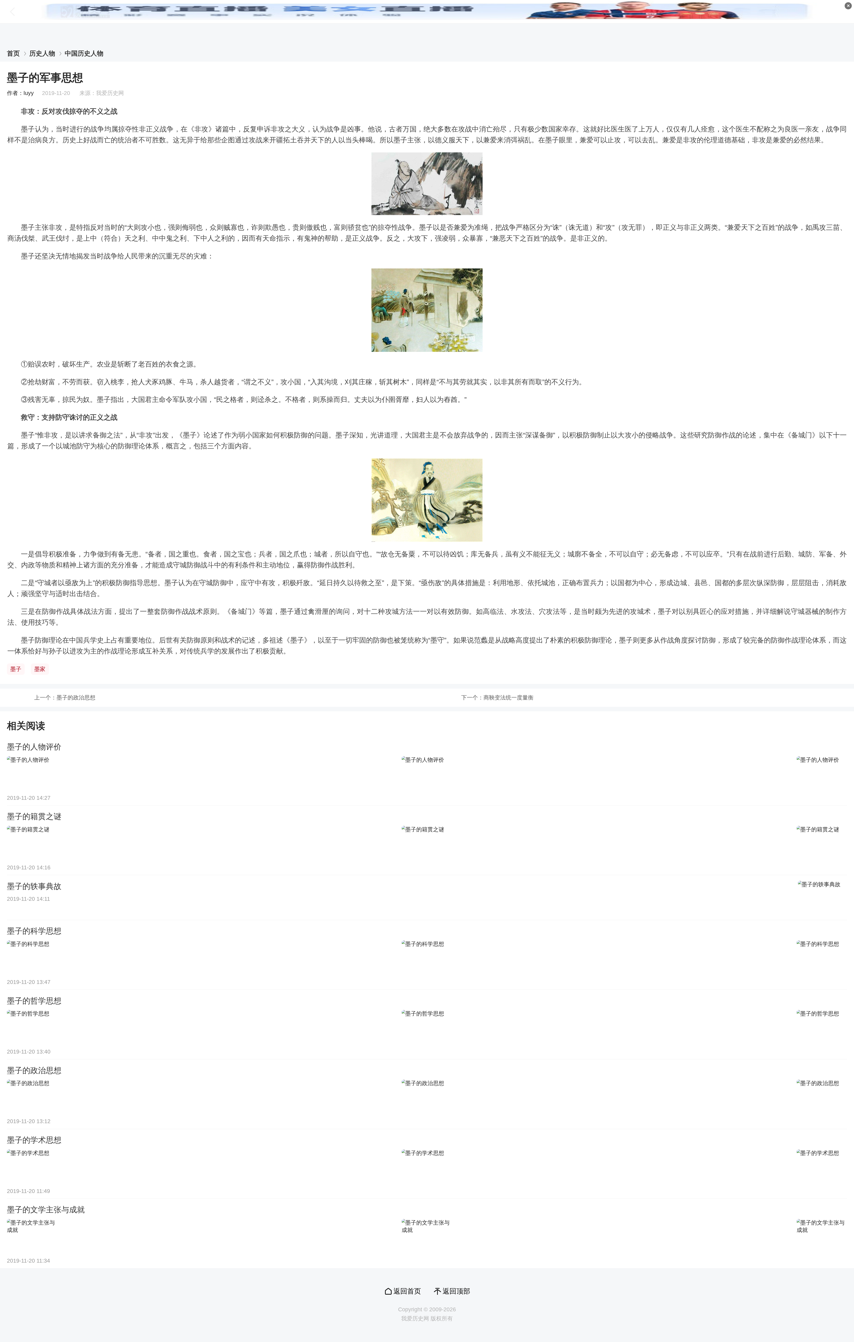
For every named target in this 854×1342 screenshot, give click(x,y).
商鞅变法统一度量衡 (508, 698)
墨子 (15, 669)
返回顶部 (456, 1291)
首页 (13, 53)
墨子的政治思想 (75, 698)
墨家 (39, 669)
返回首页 (407, 1291)
